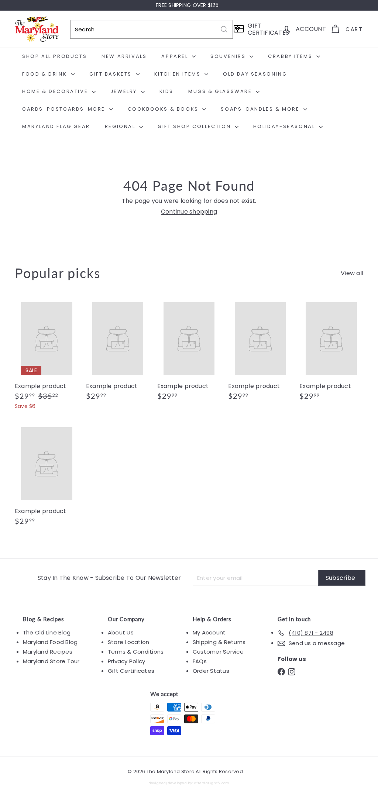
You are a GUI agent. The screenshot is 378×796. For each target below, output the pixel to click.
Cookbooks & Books (164, 109)
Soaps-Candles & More (261, 109)
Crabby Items (291, 56)
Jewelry (124, 91)
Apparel (175, 56)
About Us (121, 632)
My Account (209, 632)
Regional (121, 126)
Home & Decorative (56, 91)
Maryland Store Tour (51, 661)
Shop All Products (54, 56)
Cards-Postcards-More (64, 109)
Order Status (211, 671)
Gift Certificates (131, 671)
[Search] (224, 29)
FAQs (200, 661)
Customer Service (218, 651)
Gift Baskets (111, 73)
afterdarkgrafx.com (211, 783)
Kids (166, 91)
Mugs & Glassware (221, 91)
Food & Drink (45, 73)
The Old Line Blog (47, 632)
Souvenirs (229, 56)
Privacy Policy (126, 661)
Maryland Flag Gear (56, 126)
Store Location (128, 642)
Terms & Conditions (136, 651)
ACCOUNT (311, 28)
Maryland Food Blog (50, 642)
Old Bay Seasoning (255, 73)
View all (352, 273)
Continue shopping (189, 211)
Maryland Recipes (47, 651)
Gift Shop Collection (195, 126)
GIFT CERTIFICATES (262, 29)
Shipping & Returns (219, 642)
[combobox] (151, 29)
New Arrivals (124, 56)
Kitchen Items (178, 73)
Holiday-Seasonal (285, 126)
